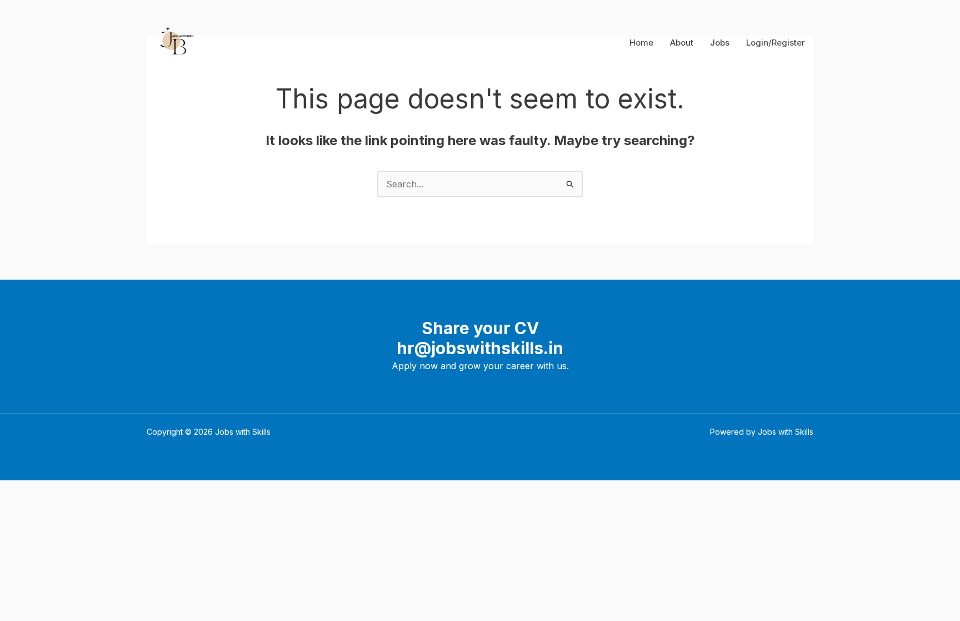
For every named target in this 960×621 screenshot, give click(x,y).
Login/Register (775, 42)
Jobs (719, 42)
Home (641, 42)
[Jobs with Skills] (175, 41)
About (681, 42)
